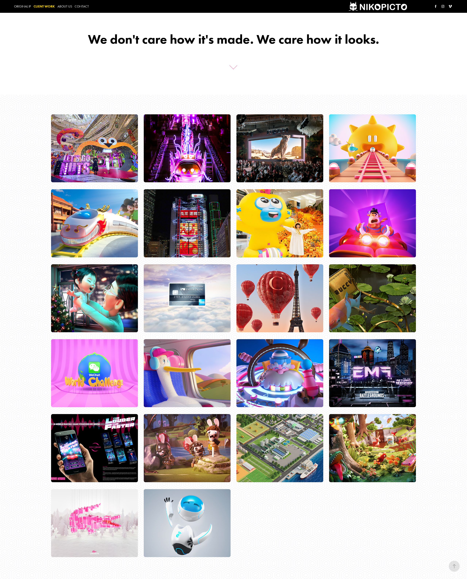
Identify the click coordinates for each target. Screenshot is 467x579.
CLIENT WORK (44, 6)
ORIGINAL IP (22, 6)
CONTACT (82, 6)
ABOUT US (64, 6)
